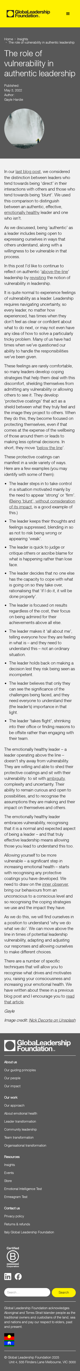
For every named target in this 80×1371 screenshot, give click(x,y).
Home (8, 39)
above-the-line (55, 271)
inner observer (55, 884)
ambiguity (56, 778)
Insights (22, 39)
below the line (49, 447)
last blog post (28, 171)
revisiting (38, 277)
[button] (68, 13)
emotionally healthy (22, 212)
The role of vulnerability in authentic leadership (41, 42)
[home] (28, 13)
